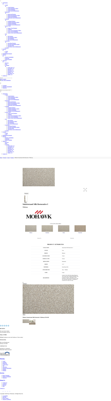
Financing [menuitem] (7, 58)
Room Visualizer (8, 140)
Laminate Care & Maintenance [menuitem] (14, 24)
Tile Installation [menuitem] (11, 38)
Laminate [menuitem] (7, 19)
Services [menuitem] (4, 55)
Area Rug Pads (11, 128)
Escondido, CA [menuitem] (11, 68)
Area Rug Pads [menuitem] (11, 45)
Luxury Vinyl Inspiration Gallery (14, 115)
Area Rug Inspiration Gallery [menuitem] (14, 44)
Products (12, 157)
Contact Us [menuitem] (5, 75)
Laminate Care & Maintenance (14, 111)
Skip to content (3, 79)
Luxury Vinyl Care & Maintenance (15, 118)
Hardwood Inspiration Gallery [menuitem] (14, 15)
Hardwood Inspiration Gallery (14, 103)
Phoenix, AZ (10, 150)
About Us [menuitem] (5, 61)
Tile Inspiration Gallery (12, 121)
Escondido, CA (11, 147)
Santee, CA (10, 152)
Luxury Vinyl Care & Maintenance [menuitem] (15, 32)
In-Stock (4, 131)
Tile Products (10, 120)
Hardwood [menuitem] (7, 12)
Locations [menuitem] (7, 66)
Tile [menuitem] (6, 34)
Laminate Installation (12, 109)
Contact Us (5, 153)
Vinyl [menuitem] (6, 52)
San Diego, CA (11, 151)
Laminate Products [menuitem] (11, 21)
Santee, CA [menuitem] (10, 74)
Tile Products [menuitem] (10, 36)
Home (1, 157)
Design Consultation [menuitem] (9, 57)
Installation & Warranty (7, 135)
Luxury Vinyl (8, 112)
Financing (5, 87)
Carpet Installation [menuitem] (11, 9)
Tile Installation (11, 122)
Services (4, 136)
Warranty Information (7, 368)
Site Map (4, 397)
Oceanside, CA (11, 149)
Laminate (7, 106)
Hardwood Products (12, 101)
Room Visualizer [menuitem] (8, 59)
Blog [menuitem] (6, 64)
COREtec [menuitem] (10, 29)
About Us (5, 141)
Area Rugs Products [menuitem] (12, 43)
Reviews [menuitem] (7, 62)
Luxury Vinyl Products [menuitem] (12, 28)
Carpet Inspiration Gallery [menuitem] (13, 8)
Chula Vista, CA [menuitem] (11, 67)
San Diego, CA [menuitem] (11, 73)
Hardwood (7, 100)
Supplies (7, 130)
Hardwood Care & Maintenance (14, 105)
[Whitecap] (31, 228)
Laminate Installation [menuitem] (12, 23)
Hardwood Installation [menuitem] (12, 16)
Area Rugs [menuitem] (7, 41)
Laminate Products (11, 107)
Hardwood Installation (12, 104)
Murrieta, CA (10, 148)
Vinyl (6, 134)
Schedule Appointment (7, 86)
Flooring (4, 157)
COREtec (10, 114)
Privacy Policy (5, 398)
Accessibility (5, 395)
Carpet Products (11, 96)
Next (25, 202)
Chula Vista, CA (11, 145)
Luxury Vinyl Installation (13, 116)
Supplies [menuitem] (7, 47)
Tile (6, 119)
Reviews (7, 142)
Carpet (6, 94)
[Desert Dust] (80, 228)
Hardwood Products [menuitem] (12, 14)
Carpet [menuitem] (6, 6)
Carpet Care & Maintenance (13, 99)
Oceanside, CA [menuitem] (11, 71)
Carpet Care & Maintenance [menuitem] (13, 10)
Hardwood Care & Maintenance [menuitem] (14, 17)
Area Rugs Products (12, 126)
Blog (6, 143)
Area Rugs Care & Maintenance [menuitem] (14, 46)
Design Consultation (9, 137)
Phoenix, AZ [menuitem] (10, 72)
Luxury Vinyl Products (12, 113)
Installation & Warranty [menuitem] (7, 53)
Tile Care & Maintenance (13, 123)
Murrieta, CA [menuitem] (10, 69)
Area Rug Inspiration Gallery (14, 127)
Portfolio (4, 370)
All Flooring (5, 93)
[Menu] (0, 83)
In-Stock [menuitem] (4, 49)
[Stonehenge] (47, 228)
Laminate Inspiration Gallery (13, 108)
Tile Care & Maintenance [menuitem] (13, 39)
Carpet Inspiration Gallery (13, 97)
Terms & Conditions (7, 399)
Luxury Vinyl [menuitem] (8, 26)
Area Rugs (7, 125)
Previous (26, 193)
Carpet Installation (11, 98)
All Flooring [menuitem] (5, 3)
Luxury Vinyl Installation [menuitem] (13, 31)
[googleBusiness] (3, 390)
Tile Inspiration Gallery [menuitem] (12, 37)
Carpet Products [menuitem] (11, 7)
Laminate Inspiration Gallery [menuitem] (13, 22)
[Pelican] (63, 228)
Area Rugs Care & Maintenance (14, 129)
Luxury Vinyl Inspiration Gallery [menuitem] (14, 30)
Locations (5, 85)
